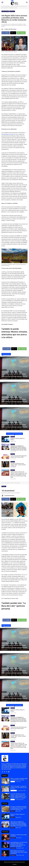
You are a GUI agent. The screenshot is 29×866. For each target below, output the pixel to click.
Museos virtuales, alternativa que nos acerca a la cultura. (14, 334)
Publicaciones (7, 6)
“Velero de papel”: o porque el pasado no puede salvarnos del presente (18, 787)
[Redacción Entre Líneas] (2, 29)
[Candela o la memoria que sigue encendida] (5, 837)
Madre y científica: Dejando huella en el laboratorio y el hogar (18, 779)
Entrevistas (13, 837)
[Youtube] (9, 772)
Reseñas (12, 799)
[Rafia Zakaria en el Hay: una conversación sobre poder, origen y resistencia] (5, 853)
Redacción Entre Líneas (10, 29)
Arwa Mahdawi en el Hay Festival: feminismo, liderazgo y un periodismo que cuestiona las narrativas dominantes (18, 844)
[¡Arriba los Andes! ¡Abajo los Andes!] (5, 439)
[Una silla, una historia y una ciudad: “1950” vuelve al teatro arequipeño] (5, 464)
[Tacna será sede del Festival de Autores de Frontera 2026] (5, 456)
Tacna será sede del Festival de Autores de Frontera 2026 (18, 456)
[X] (7, 772)
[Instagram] (5, 772)
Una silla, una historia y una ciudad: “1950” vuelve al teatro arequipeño (18, 465)
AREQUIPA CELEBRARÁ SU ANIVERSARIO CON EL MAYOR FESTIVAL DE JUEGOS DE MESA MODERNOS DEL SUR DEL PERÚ (18, 448)
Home (2, 6)
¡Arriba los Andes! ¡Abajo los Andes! (17, 439)
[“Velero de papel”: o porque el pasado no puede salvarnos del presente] (5, 789)
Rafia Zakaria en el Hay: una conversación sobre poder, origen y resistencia (18, 852)
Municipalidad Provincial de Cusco (9, 134)
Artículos (12, 6)
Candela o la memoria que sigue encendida (18, 835)
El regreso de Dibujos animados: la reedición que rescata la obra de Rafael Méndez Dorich (18, 808)
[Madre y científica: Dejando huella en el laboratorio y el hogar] (5, 781)
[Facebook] (2, 772)
